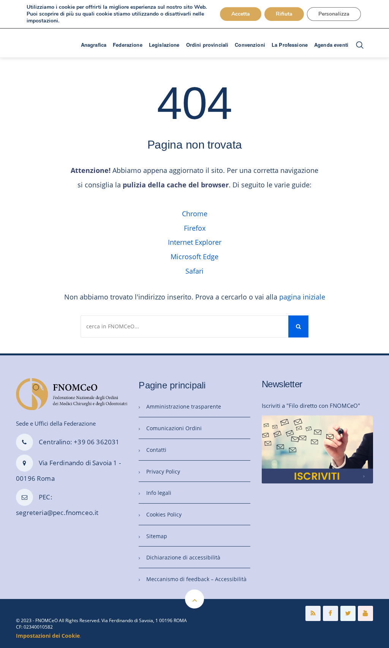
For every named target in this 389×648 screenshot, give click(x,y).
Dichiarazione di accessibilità (183, 557)
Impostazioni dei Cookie (48, 635)
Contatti (156, 449)
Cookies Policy (164, 514)
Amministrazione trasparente (183, 406)
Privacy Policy (163, 471)
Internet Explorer (194, 242)
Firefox (195, 228)
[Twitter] (348, 613)
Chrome (194, 213)
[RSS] (313, 613)
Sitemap (156, 536)
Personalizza (333, 13)
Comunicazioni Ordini (174, 428)
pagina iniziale (302, 296)
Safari (194, 271)
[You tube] (365, 613)
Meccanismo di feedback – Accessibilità (196, 579)
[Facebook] (330, 613)
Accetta (240, 13)
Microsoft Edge (194, 256)
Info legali (158, 492)
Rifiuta (284, 13)
